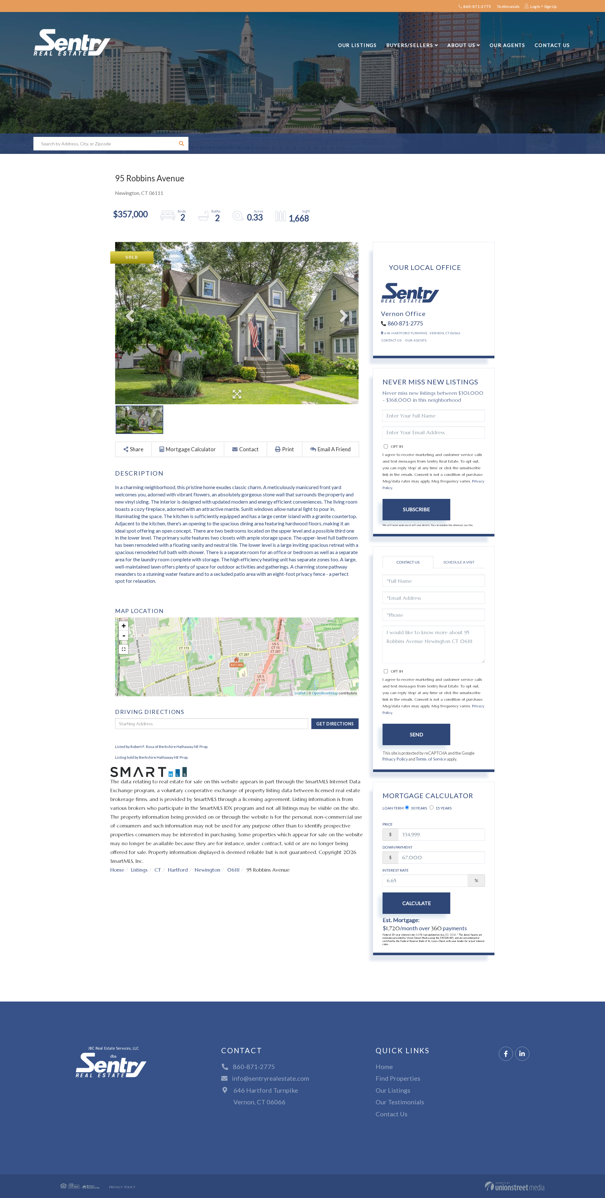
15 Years (443, 808)
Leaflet (300, 693)
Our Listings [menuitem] (357, 45)
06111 (233, 870)
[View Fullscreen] (123, 649)
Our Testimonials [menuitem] (400, 1102)
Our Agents (415, 340)
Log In (535, 6)
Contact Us (391, 340)
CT (157, 870)
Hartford (178, 870)
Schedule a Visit (459, 562)
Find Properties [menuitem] (398, 1078)
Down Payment (397, 847)
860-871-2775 (477, 6)
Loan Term (393, 808)
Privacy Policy (395, 759)
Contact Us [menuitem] (552, 45)
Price (388, 824)
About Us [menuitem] (461, 45)
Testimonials (508, 6)
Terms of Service (431, 759)
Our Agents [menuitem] (507, 45)
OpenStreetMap (325, 693)
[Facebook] (506, 1054)
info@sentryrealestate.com (270, 1078)
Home (117, 870)
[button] (181, 143)
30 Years (418, 808)
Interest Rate (396, 870)
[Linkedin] (522, 1054)
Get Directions (335, 723)
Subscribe (416, 509)
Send (416, 734)
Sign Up (550, 6)
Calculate (416, 903)
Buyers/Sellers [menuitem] (409, 45)
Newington (207, 870)
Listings (139, 870)
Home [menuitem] (384, 1066)
